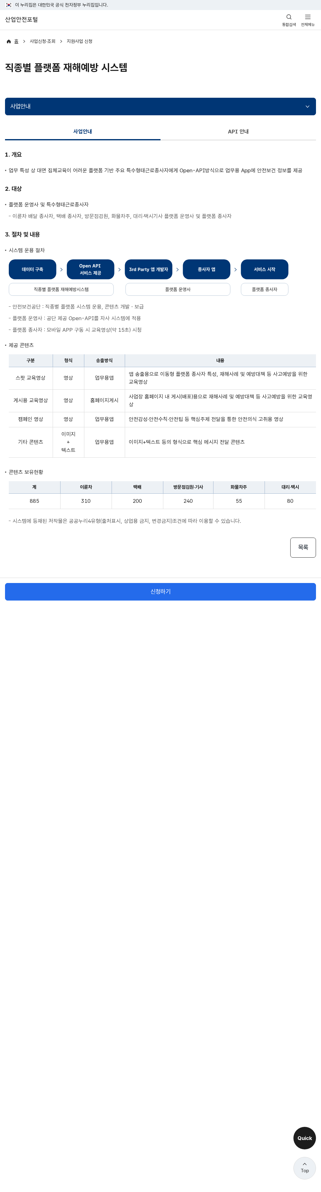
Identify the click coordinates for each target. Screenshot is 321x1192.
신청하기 (160, 591)
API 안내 (238, 131)
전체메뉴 (308, 24)
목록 (303, 547)
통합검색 (289, 24)
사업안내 (20, 106)
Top (305, 1171)
